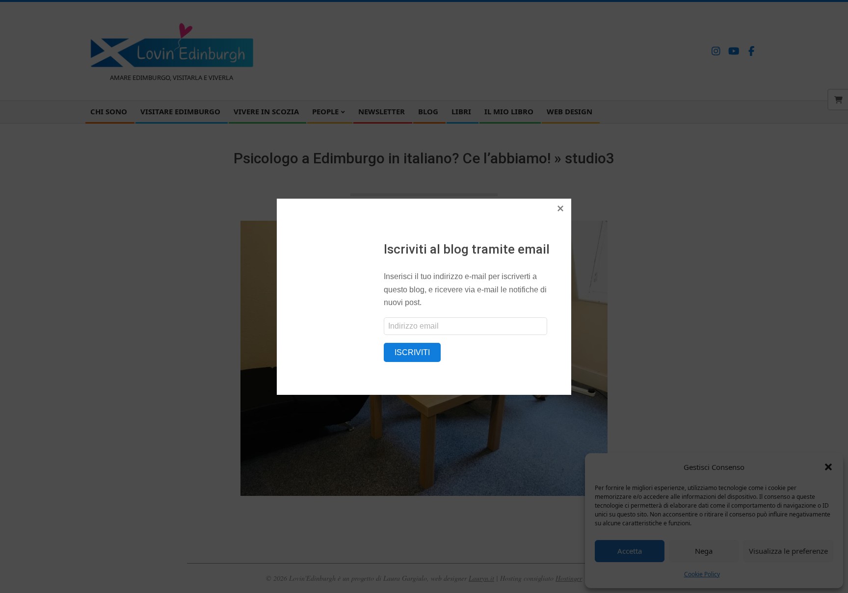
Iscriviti (412, 352)
